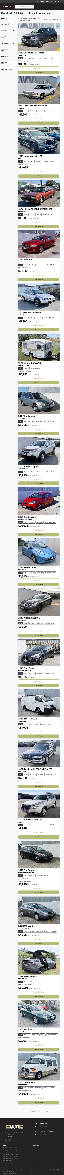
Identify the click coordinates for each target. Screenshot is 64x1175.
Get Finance (39, 73)
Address (41, 2)
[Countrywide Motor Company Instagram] (61, 1)
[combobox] (24, 7)
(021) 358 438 (51, 2)
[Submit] (17, 7)
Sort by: (46, 19)
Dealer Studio (14, 1173)
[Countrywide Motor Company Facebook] (59, 1)
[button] (60, 6)
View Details (39, 68)
